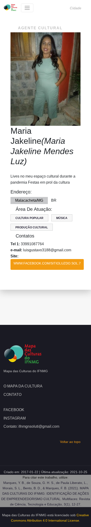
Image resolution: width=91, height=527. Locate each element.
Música (61, 218)
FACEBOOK (14, 410)
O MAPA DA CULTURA (23, 386)
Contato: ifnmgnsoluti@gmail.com (31, 426)
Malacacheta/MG (29, 200)
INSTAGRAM (15, 418)
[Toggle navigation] (27, 8)
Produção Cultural (31, 227)
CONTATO (12, 395)
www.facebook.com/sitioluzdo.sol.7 (47, 263)
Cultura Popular (29, 218)
